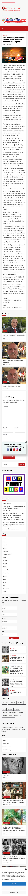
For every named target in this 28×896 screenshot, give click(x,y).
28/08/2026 (8, 388)
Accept (14, 884)
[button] (25, 869)
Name (5, 427)
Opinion (5, 35)
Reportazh (5, 573)
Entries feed (6, 743)
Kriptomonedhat (7, 554)
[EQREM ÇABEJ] (5, 649)
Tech (4, 585)
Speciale (5, 576)
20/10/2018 (8, 44)
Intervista (5, 551)
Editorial (5, 545)
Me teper (5, 560)
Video (4, 591)
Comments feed (7, 746)
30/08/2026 (8, 339)
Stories (4, 582)
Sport (4, 579)
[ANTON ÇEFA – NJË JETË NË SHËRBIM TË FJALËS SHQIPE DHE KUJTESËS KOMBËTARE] (5, 658)
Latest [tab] (5, 643)
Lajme (4, 557)
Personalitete (6, 570)
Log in (4, 740)
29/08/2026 (8, 364)
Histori (4, 548)
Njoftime (5, 563)
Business (5, 542)
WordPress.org (7, 749)
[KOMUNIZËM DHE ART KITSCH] (5, 692)
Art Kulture (6, 538)
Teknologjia (6, 588)
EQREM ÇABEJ (7, 503)
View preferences (14, 892)
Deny (14, 888)
